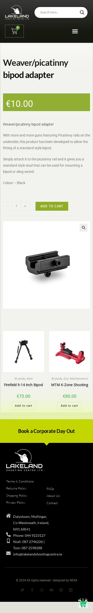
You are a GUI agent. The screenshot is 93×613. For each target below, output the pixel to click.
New (29, 378)
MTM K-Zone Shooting (69, 384)
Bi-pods (19, 378)
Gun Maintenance (75, 378)
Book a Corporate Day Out (46, 431)
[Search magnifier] (82, 12)
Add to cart (51, 206)
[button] (75, 31)
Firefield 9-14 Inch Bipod (23, 384)
